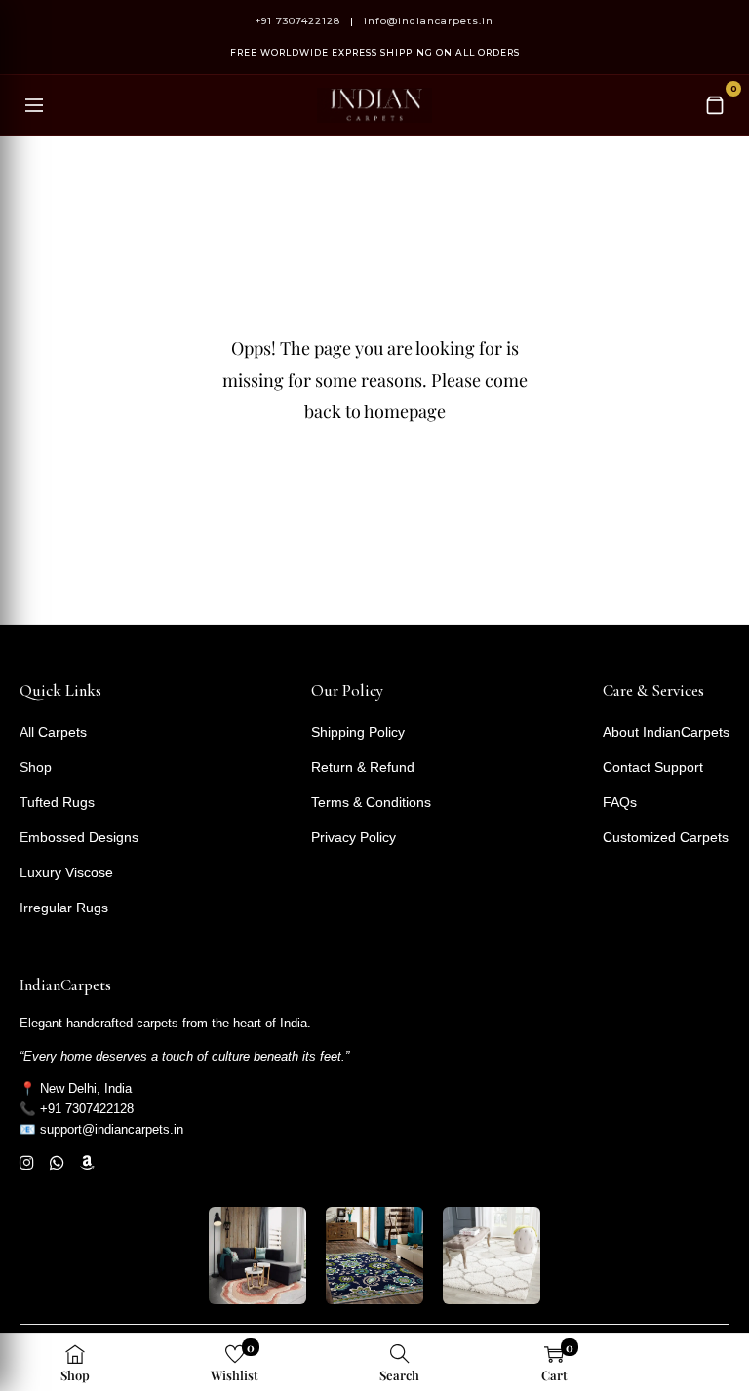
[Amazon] (87, 1163)
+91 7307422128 (298, 21)
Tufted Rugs (57, 802)
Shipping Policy (358, 732)
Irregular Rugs (64, 907)
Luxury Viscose (66, 872)
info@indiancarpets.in (428, 21)
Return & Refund (362, 767)
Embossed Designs (79, 837)
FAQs (620, 802)
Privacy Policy (353, 837)
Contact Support (653, 767)
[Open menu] (34, 105)
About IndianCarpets (666, 732)
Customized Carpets (666, 837)
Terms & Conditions (371, 802)
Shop (36, 767)
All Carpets (53, 732)
